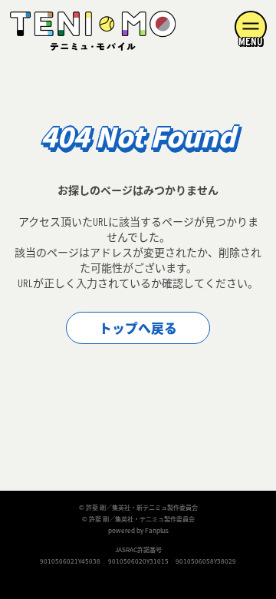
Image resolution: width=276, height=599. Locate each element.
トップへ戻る (138, 328)
